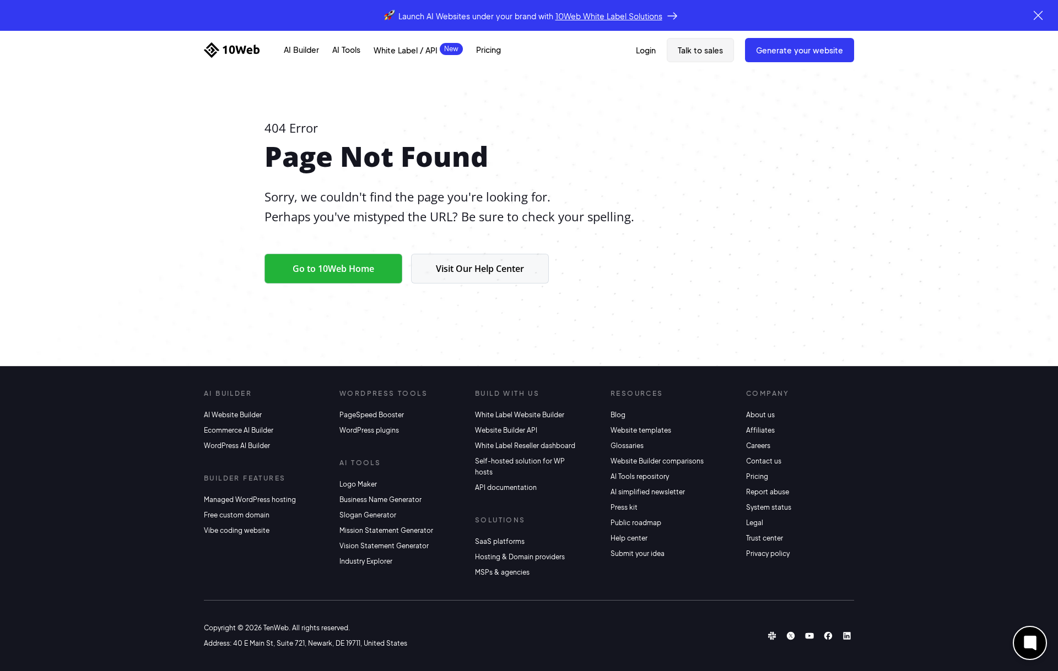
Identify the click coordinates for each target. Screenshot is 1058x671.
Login (646, 50)
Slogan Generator (367, 515)
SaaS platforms (500, 541)
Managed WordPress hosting (250, 499)
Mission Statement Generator (386, 530)
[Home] (232, 50)
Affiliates (760, 430)
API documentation (506, 487)
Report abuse (767, 492)
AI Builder (301, 49)
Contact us (763, 461)
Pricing (488, 49)
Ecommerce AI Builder (238, 430)
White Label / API (406, 50)
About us (760, 415)
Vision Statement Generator (384, 546)
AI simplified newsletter (648, 492)
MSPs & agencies (502, 572)
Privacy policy (768, 553)
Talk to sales (700, 50)
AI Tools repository (640, 476)
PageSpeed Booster (371, 415)
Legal (754, 523)
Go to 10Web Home (333, 269)
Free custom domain (236, 515)
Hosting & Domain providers (520, 557)
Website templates (641, 430)
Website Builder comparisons (657, 461)
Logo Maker (358, 484)
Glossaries (627, 445)
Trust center (764, 538)
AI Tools (346, 49)
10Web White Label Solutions (608, 16)
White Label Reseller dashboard (525, 445)
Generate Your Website (799, 50)
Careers (758, 445)
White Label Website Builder (519, 415)
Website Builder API (506, 430)
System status (768, 507)
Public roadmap (636, 523)
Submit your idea (638, 553)
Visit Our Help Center (480, 269)
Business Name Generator (380, 499)
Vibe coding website (236, 530)
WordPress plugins (369, 430)
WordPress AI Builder (237, 445)
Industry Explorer (365, 561)
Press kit (624, 507)
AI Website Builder (233, 415)
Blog (618, 415)
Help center (629, 538)
